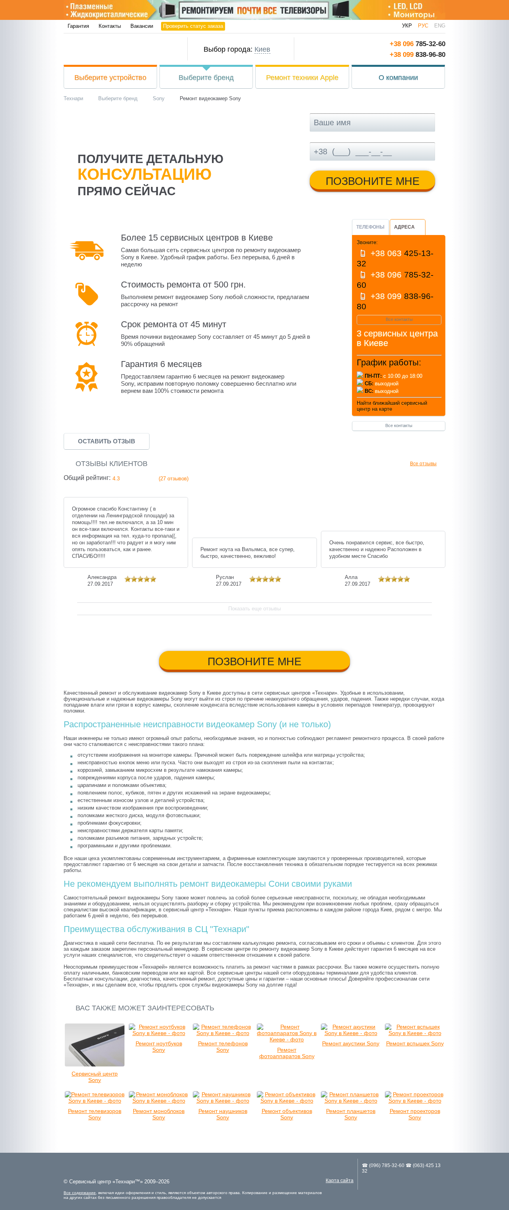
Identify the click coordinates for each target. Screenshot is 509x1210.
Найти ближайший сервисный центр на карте (392, 406)
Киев (262, 49)
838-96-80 (417, 54)
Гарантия (78, 26)
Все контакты (399, 319)
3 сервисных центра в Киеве (397, 338)
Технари (118, 49)
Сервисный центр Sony (95, 1076)
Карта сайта (340, 1180)
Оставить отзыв (106, 441)
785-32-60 (417, 44)
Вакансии (141, 26)
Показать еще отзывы (254, 609)
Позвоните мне (373, 181)
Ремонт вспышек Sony (415, 1043)
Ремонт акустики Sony (350, 1043)
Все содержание (80, 1193)
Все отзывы (423, 463)
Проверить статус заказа (193, 26)
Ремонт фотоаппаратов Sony (287, 1053)
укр (407, 26)
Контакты (110, 26)
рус (423, 26)
